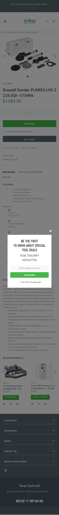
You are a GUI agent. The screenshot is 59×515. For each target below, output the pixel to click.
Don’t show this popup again (31, 282)
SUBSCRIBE (29, 275)
